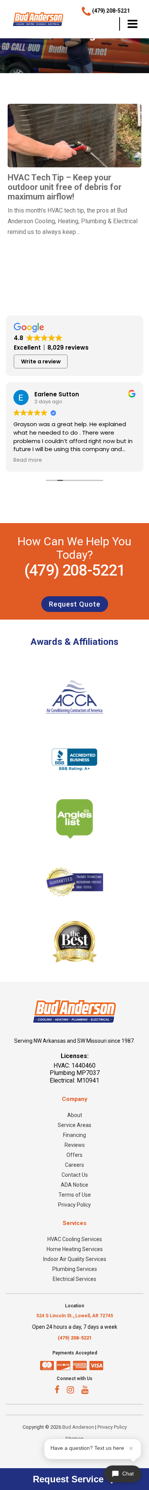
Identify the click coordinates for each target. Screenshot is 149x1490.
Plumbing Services (74, 1269)
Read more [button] (27, 460)
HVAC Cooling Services (74, 1239)
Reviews (75, 1145)
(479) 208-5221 (74, 570)
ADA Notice (74, 1185)
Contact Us (75, 1175)
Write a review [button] (41, 361)
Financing (74, 1135)
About (74, 1115)
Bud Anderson (78, 1427)
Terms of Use (74, 1195)
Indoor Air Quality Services (74, 1259)
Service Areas (74, 1125)
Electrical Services (74, 1279)
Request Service (69, 1479)
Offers (74, 1155)
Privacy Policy (74, 1205)
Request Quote (74, 604)
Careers (74, 1165)
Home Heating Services (75, 1249)
